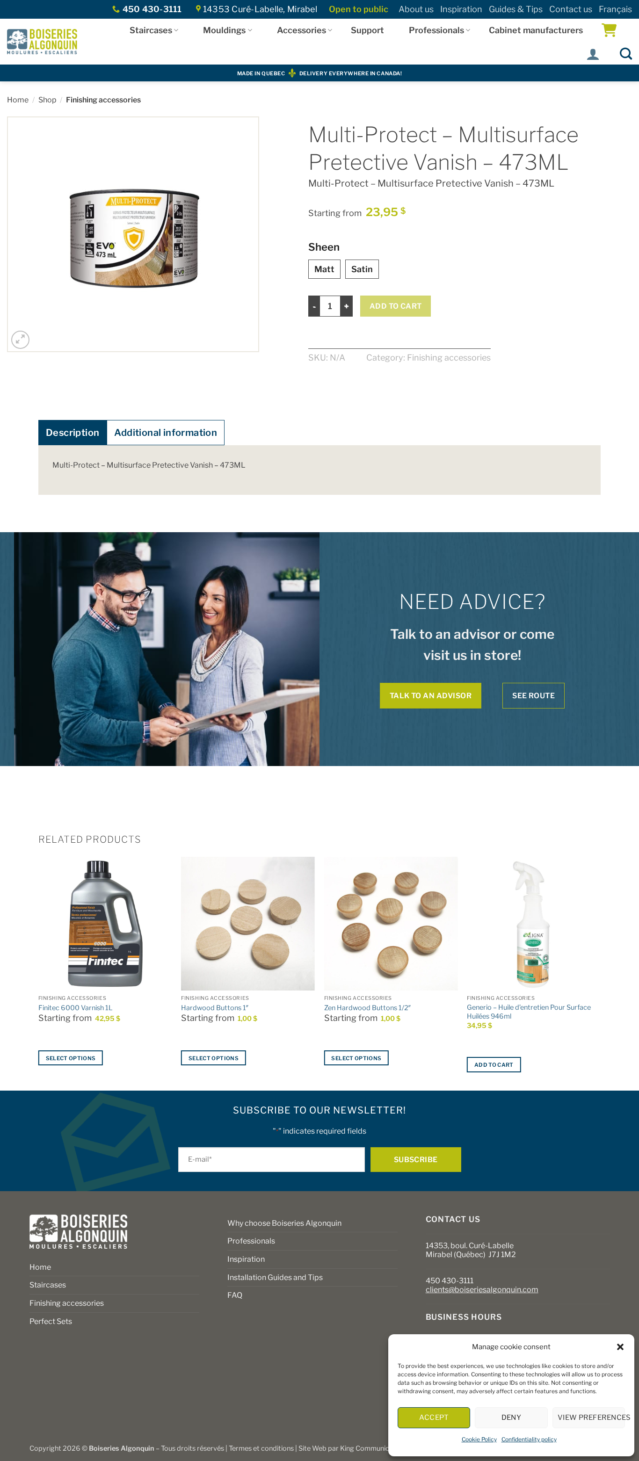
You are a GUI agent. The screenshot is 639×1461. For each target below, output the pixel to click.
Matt (324, 269)
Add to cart (396, 306)
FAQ (234, 1295)
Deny (511, 1417)
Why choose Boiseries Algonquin (284, 1223)
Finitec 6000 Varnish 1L (75, 1008)
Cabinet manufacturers (536, 30)
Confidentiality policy (529, 1439)
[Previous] (39, 973)
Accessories (301, 30)
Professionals (436, 30)
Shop (47, 99)
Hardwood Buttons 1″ (215, 1008)
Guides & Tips (516, 9)
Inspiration (461, 9)
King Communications (374, 1448)
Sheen (324, 247)
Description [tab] (72, 432)
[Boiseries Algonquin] (42, 41)
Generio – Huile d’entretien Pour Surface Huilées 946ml (529, 1011)
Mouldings (224, 30)
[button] (620, 1347)
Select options (71, 1058)
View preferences (591, 1417)
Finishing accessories (103, 99)
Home (18, 99)
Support (367, 30)
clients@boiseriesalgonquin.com (482, 1289)
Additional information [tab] (165, 432)
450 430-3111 (449, 1280)
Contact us (570, 9)
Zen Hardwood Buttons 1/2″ (367, 1008)
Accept (434, 1417)
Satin (362, 269)
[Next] (600, 973)
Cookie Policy (479, 1439)
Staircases (151, 30)
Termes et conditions (261, 1448)
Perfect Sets (50, 1321)
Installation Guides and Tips (275, 1277)
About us (416, 9)
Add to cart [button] (494, 1065)
